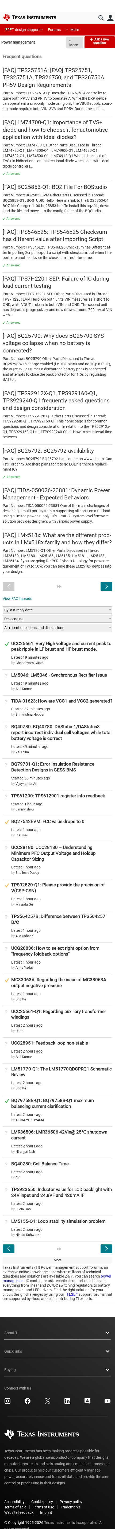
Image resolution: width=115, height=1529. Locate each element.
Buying (10, 1370)
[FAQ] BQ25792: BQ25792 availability (48, 451)
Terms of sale (15, 1507)
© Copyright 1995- (23, 1522)
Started (30, 709)
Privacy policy (71, 1502)
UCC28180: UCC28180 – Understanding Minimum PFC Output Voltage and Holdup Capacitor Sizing (53, 853)
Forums (54, 30)
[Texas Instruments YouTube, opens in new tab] (107, 1403)
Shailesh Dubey (27, 873)
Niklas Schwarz (27, 1235)
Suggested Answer (7, 822)
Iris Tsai (22, 835)
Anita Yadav (24, 967)
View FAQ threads (17, 598)
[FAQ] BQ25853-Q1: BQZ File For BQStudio (55, 187)
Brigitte (21, 999)
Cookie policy (42, 1502)
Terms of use (43, 1507)
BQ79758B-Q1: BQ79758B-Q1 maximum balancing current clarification (52, 1103)
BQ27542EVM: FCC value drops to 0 (48, 821)
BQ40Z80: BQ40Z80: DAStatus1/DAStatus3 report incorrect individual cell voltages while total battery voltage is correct (61, 732)
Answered (13, 174)
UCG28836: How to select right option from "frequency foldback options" (55, 951)
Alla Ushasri (24, 936)
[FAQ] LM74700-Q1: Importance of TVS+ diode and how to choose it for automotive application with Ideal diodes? (55, 129)
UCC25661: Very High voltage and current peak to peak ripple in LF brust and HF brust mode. (61, 646)
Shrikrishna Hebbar (30, 714)
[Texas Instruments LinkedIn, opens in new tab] (67, 1403)
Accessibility (14, 1502)
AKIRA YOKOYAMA (30, 1120)
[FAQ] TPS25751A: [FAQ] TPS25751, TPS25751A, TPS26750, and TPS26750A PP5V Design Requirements (53, 77)
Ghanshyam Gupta (30, 663)
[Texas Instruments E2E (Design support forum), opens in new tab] (87, 1403)
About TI (11, 1333)
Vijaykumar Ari (26, 784)
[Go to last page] (59, 586)
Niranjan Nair (25, 1152)
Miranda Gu (24, 904)
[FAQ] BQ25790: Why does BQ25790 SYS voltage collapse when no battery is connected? (53, 343)
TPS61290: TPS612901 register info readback (58, 795)
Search (101, 18)
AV (18, 1177)
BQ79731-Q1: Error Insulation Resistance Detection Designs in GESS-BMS (52, 767)
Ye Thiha (22, 752)
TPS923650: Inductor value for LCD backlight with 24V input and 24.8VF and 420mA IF (61, 1192)
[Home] (29, 17)
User (110, 18)
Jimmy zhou (25, 809)
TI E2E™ (71, 1294)
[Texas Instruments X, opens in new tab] (47, 1403)
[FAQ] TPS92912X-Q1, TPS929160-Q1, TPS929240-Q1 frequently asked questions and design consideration (56, 400)
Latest (29, 657)
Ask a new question (101, 41)
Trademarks (70, 1507)
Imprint (46, 1512)
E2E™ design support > (24, 30)
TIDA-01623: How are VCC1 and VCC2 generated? (61, 701)
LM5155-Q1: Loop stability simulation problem (58, 1221)
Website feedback (18, 1512)
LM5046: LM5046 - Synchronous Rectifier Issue (59, 675)
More (74, 30)
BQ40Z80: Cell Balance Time (40, 1163)
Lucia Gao (23, 1209)
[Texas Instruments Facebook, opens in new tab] (27, 1403)
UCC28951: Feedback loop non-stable (49, 1043)
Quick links (13, 1351)
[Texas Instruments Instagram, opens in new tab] (7, 1403)
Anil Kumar (24, 689)
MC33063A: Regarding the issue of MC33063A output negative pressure (58, 982)
